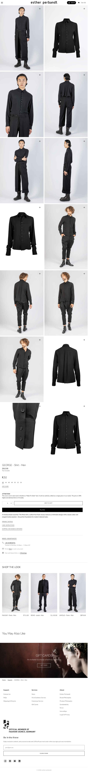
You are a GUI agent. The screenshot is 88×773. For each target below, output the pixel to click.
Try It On (42, 501)
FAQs (5, 698)
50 (15, 474)
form (10, 540)
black (5, 469)
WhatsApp (23, 544)
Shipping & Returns (9, 701)
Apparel (10, 670)
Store (33, 694)
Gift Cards (34, 704)
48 (12, 474)
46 (9, 474)
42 (3, 474)
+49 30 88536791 (10, 534)
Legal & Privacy (64, 715)
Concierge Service (37, 701)
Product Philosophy (65, 701)
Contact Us (6, 694)
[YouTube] (15, 761)
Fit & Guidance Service (38, 698)
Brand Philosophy (64, 698)
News (60, 708)
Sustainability (63, 704)
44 (6, 474)
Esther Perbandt (64, 694)
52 (18, 474)
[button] (2, 3)
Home (4, 670)
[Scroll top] (83, 769)
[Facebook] (10, 761)
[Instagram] (5, 761)
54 (21, 474)
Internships (62, 711)
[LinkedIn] (19, 761)
